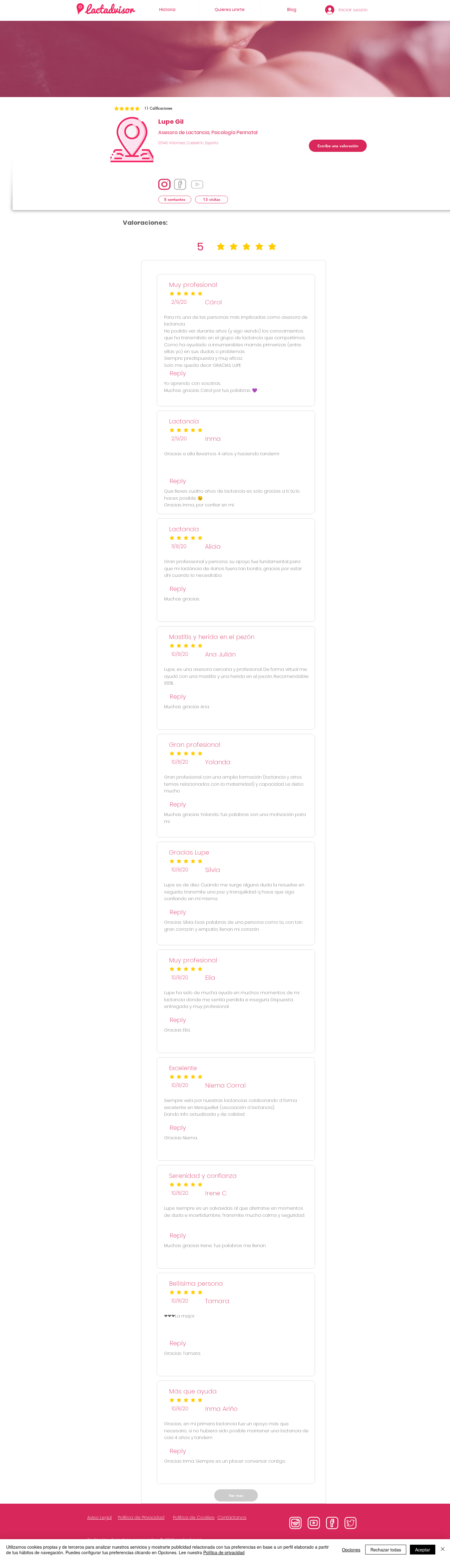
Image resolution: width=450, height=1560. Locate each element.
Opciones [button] (351, 1550)
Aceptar (422, 1550)
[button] (174, 199)
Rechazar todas (385, 1550)
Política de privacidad (224, 1552)
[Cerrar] (442, 1549)
